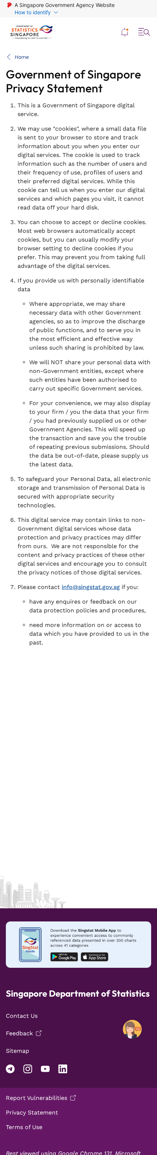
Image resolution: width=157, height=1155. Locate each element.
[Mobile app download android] (78, 944)
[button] (125, 32)
